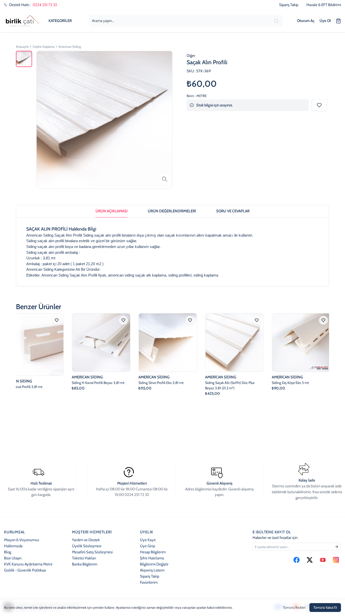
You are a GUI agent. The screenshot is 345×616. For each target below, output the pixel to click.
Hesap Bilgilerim (153, 552)
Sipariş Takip (149, 576)
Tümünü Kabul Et (325, 607)
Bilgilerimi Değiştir (154, 564)
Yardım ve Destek (86, 539)
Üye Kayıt (148, 539)
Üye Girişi (147, 545)
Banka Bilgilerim (84, 564)
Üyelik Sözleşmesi (86, 545)
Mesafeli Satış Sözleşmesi (92, 552)
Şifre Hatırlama (152, 558)
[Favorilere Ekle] (319, 105)
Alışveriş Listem (152, 570)
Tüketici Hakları (84, 558)
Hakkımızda (13, 545)
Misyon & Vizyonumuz (21, 539)
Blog (7, 552)
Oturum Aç (305, 20)
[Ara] (277, 21)
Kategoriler (60, 20)
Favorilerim (149, 582)
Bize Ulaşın (12, 558)
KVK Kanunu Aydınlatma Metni (28, 564)
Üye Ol (325, 20)
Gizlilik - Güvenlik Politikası (25, 570)
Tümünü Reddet (294, 607)
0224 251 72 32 (45, 4)
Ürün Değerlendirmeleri (172, 211)
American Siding (39, 269)
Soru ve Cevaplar (233, 211)
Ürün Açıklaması (111, 211)
